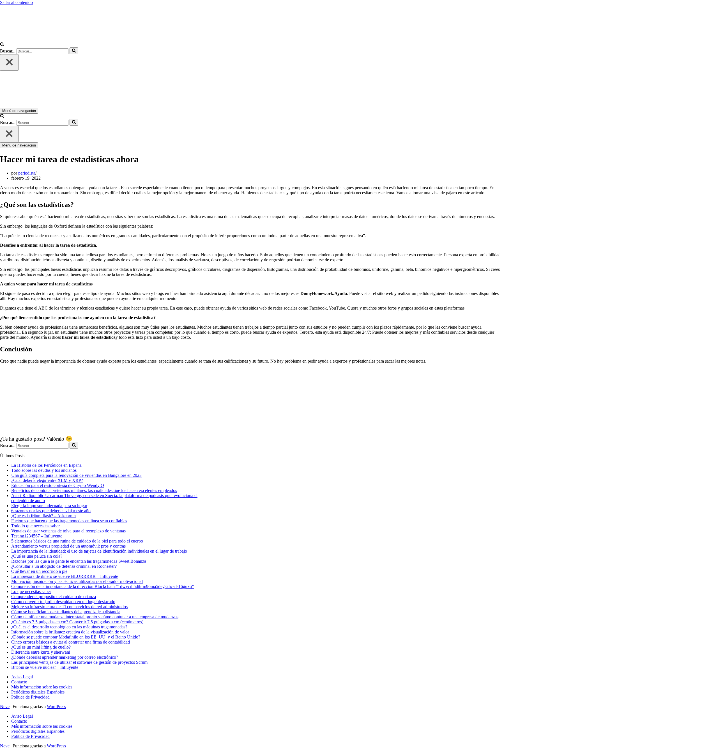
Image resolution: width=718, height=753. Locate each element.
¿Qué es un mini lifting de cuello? (41, 647)
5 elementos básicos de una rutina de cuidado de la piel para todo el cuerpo (77, 541)
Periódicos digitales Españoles (38, 692)
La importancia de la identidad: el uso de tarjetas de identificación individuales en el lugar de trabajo (99, 551)
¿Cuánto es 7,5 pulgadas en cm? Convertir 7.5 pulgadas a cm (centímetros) (77, 621)
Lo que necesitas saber (31, 591)
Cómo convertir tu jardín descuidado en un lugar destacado (63, 601)
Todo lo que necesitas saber (35, 525)
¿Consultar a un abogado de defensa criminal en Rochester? (64, 566)
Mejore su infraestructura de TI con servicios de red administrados (69, 606)
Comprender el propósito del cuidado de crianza (53, 596)
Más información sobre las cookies (41, 687)
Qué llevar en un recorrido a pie (39, 571)
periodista (26, 173)
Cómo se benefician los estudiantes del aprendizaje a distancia (65, 611)
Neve (5, 706)
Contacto (19, 681)
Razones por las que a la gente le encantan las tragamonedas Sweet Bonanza (78, 561)
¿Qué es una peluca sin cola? (36, 556)
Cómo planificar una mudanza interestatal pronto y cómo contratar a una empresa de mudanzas (94, 616)
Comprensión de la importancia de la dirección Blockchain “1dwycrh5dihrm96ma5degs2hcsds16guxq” (102, 586)
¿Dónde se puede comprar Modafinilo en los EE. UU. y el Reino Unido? (75, 637)
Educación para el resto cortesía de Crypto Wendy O (57, 485)
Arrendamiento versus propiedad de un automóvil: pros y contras (68, 546)
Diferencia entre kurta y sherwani (40, 652)
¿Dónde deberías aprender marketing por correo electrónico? (64, 657)
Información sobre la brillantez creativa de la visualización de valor (70, 632)
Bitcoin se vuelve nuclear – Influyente (44, 667)
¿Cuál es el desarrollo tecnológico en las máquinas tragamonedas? (69, 626)
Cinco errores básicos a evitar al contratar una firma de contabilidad (70, 642)
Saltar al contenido (16, 2)
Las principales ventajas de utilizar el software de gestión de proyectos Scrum (79, 662)
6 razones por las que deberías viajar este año (51, 510)
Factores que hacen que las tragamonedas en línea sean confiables (69, 520)
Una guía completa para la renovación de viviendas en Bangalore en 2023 (76, 475)
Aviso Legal (22, 676)
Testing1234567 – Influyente (36, 536)
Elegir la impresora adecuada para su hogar (49, 505)
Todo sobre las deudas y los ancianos (44, 470)
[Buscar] (2, 44)
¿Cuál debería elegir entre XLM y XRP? (47, 480)
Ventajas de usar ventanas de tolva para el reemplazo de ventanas (68, 530)
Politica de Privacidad (30, 697)
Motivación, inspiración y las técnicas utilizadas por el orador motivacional (77, 581)
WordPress (56, 706)
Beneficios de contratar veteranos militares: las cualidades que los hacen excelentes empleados (94, 490)
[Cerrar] (9, 62)
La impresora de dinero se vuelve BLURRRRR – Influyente (64, 576)
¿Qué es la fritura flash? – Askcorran (43, 515)
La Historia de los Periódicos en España (46, 465)
